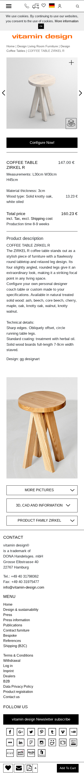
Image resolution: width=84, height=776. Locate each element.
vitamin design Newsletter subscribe (41, 719)
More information (66, 21)
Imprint (8, 671)
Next (79, 93)
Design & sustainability (20, 609)
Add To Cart (68, 768)
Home (10, 46)
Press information (16, 620)
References (12, 641)
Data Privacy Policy (18, 686)
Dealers (9, 676)
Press (7, 615)
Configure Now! (42, 143)
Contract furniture (16, 630)
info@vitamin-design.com (23, 587)
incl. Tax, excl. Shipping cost (29, 219)
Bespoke (10, 635)
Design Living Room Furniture (37, 46)
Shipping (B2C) (15, 646)
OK (41, 26)
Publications (12, 625)
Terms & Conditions (18, 655)
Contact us (11, 697)
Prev (4, 92)
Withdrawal (11, 660)
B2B (6, 681)
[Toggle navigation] (8, 6)
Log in (8, 666)
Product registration (18, 692)
